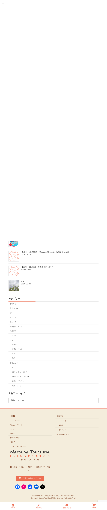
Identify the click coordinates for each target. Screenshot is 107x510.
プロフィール (14, 420)
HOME (12, 416)
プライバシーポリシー (18, 446)
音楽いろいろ (16, 386)
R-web (74, 498)
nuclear (14, 345)
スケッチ (13, 322)
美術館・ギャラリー (19, 381)
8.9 (22, 282)
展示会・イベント (16, 327)
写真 (13, 354)
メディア (13, 336)
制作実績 (60, 416)
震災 (13, 358)
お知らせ (13, 304)
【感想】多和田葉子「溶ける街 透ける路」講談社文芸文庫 (45, 252)
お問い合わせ (14, 438)
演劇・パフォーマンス (19, 372)
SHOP (12, 433)
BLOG (12, 429)
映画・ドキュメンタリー (20, 376)
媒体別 (61, 425)
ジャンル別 (62, 421)
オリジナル (62, 430)
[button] (30, 478)
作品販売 (13, 331)
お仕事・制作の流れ (64, 434)
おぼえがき (14, 363)
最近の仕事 (14, 308)
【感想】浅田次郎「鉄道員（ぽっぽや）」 (38, 267)
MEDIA (12, 442)
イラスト (13, 317)
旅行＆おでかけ (17, 349)
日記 (11, 340)
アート (12, 313)
